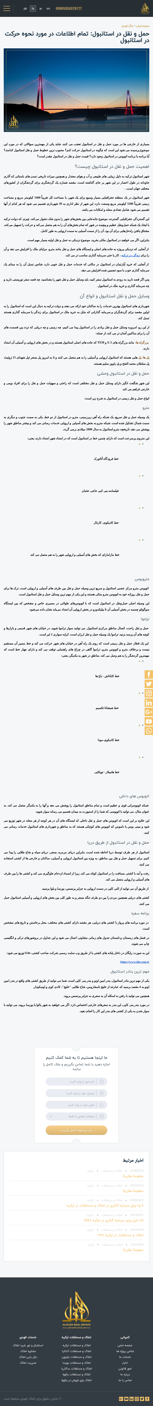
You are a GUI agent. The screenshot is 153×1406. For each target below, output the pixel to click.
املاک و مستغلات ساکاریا (76, 1368)
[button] (76, 1116)
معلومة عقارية (133, 1176)
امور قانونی (125, 1368)
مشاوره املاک (28, 1351)
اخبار (125, 1362)
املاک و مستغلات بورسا (77, 1362)
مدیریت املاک (28, 1362)
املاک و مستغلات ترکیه (77, 1345)
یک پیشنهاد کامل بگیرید (76, 1130)
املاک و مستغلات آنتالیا (76, 1351)
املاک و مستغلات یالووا (76, 1374)
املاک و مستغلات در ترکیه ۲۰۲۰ (120, 1235)
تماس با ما (125, 1380)
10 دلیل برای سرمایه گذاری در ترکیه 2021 (113, 1220)
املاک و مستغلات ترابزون (76, 1356)
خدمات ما (125, 1356)
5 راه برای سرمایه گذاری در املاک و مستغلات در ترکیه (105, 1205)
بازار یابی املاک (28, 1356)
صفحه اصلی (125, 1345)
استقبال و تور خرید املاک (28, 1345)
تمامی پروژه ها (125, 1351)
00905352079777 (69, 8)
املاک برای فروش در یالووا (76, 1380)
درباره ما (125, 1374)
